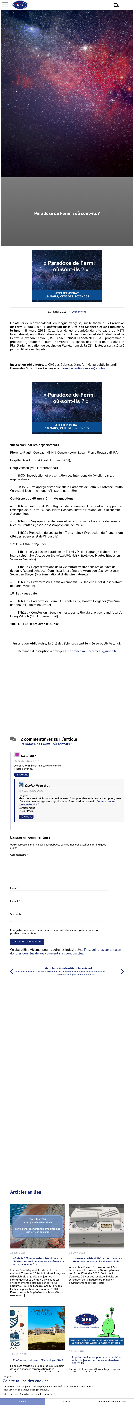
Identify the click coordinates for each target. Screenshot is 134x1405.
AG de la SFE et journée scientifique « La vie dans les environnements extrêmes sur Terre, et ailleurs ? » (38, 1261)
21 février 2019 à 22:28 (31, 791)
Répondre (22, 774)
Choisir (66, 1401)
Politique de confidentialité (112, 1401)
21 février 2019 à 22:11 (26, 761)
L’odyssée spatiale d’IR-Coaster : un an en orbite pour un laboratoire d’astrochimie (97, 1260)
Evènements (79, 311)
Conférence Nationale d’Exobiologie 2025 (38, 1360)
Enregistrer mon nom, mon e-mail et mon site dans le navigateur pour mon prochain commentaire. (54, 932)
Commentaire (19, 854)
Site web (15, 914)
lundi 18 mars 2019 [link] (29, 331)
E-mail (15, 901)
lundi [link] (113, 364)
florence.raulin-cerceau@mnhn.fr (84, 368)
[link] (29, 331)
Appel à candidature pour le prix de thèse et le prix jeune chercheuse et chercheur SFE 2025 (96, 1360)
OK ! (23, 1401)
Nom (14, 888)
